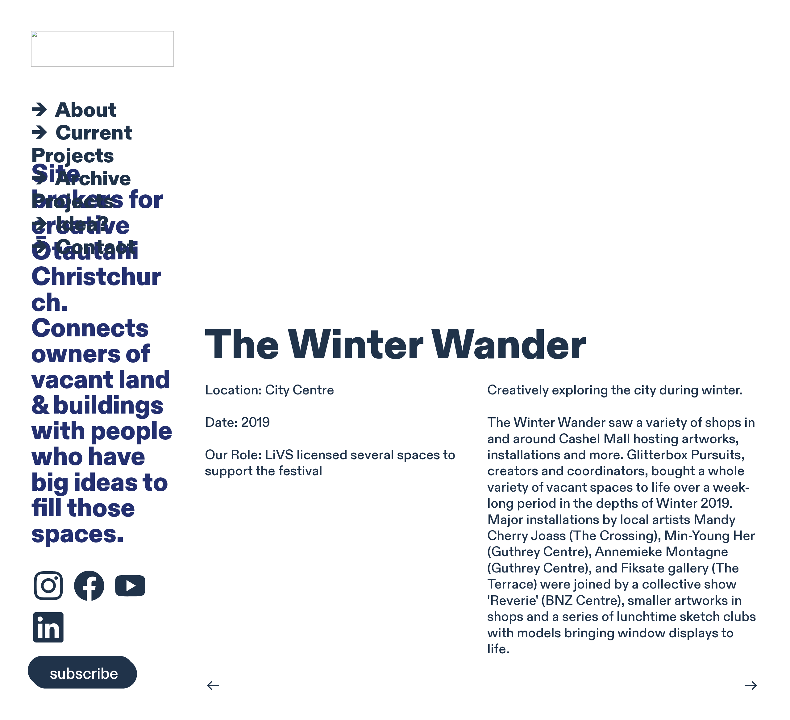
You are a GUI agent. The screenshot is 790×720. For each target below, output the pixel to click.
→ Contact (83, 247)
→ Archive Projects (81, 190)
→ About (73, 110)
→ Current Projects (81, 144)
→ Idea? (70, 224)
